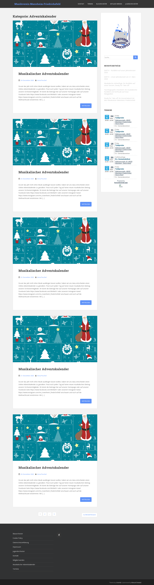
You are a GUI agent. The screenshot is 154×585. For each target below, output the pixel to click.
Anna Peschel (42, 80)
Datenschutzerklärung (21, 542)
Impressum (17, 547)
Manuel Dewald (136, 583)
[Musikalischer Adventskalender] (55, 44)
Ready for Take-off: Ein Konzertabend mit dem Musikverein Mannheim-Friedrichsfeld (119, 99)
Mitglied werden (116, 4)
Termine (90, 4)
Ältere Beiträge (89, 515)
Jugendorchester (131, 4)
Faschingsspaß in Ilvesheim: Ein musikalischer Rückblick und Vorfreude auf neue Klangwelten (120, 92)
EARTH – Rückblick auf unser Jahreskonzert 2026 (120, 71)
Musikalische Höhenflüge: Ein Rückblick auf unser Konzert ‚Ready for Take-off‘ (119, 84)
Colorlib (118, 583)
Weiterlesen (86, 106)
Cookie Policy (18, 538)
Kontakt (81, 4)
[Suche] (135, 57)
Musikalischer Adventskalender (43, 74)
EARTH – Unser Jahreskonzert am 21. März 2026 (119, 78)
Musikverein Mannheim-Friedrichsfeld (37, 3)
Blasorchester (101, 4)
